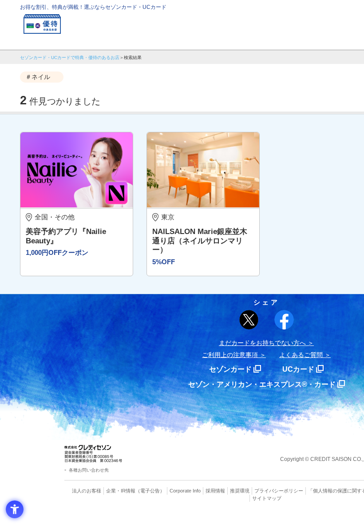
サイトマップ (266, 498)
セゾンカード (230, 369)
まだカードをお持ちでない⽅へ (262, 342)
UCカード (298, 369)
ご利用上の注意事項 (230, 354)
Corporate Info (185, 490)
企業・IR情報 (120, 490)
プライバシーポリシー (278, 490)
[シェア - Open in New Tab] (284, 319)
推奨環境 (239, 490)
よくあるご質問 (301, 354)
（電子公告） (150, 490)
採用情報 (215, 490)
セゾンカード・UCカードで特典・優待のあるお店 (69, 57)
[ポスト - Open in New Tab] (249, 319)
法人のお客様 (86, 490)
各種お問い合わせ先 (89, 470)
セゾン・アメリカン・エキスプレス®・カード (262, 384)
